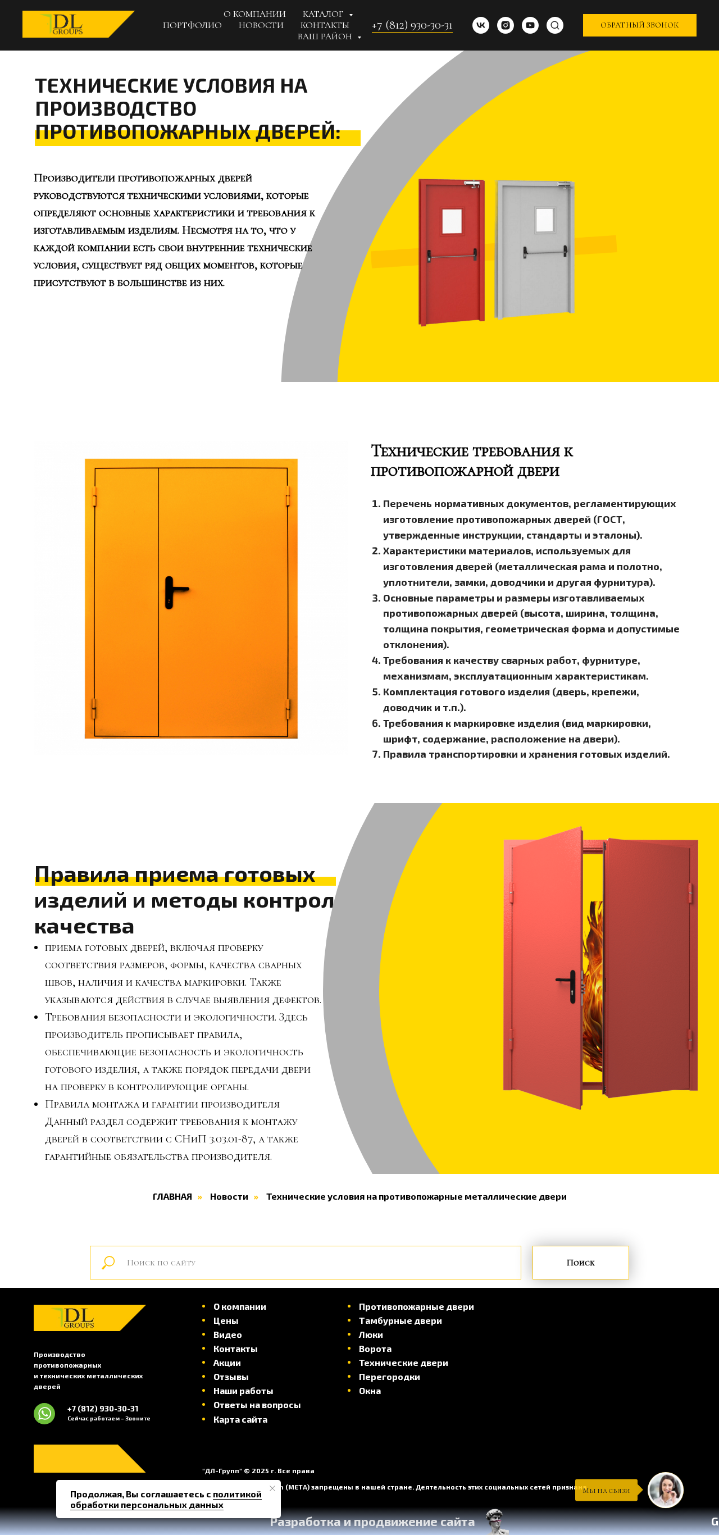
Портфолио (192, 25)
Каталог (324, 14)
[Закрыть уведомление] (272, 1488)
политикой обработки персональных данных (166, 1499)
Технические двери (403, 1362)
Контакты (325, 25)
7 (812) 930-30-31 (105, 1408)
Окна (370, 1390)
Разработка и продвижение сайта (372, 1521)
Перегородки (389, 1376)
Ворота (375, 1348)
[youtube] (530, 25)
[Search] (555, 25)
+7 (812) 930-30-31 (412, 25)
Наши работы (243, 1390)
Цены (226, 1320)
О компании (255, 14)
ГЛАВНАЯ (172, 1196)
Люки (371, 1334)
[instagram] (505, 25)
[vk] (480, 25)
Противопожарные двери (416, 1306)
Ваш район (326, 36)
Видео (227, 1334)
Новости (261, 25)
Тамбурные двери (400, 1320)
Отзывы (231, 1376)
